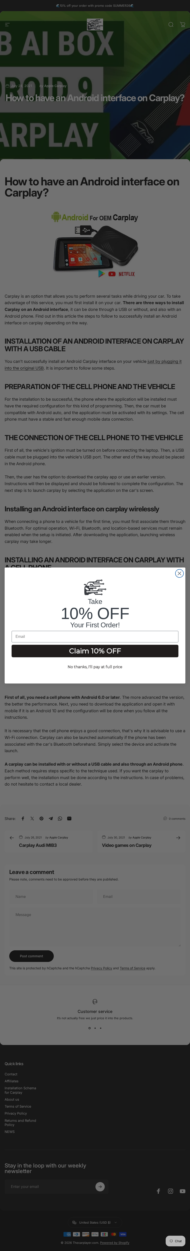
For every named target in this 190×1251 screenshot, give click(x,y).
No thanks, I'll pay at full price (95, 667)
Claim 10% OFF (95, 651)
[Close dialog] (179, 573)
